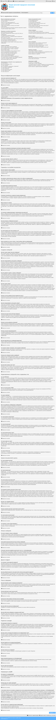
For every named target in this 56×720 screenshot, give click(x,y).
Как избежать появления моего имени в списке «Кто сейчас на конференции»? (12, 34)
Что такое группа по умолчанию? (34, 26)
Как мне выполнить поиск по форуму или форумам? (38, 42)
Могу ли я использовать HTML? (6, 64)
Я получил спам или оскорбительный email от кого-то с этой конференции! (41, 33)
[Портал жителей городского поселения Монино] (4, 7)
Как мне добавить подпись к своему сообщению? (9, 48)
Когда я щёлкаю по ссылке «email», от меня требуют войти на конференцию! (11, 42)
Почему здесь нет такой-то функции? (35, 63)
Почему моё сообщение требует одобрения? (9, 58)
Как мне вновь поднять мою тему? (7, 59)
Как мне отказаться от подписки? (34, 53)
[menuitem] (6, 1)
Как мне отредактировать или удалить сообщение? (10, 47)
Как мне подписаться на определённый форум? (37, 52)
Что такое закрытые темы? (5, 70)
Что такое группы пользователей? (34, 22)
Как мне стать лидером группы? (34, 24)
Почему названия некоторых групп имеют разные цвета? (38, 25)
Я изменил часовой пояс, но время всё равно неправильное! (11, 36)
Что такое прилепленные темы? (6, 69)
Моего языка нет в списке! (5, 37)
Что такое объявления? (5, 68)
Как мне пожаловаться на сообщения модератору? (10, 56)
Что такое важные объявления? (6, 67)
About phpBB (6, 677)
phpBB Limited (37, 675)
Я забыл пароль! (4, 26)
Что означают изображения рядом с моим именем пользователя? (12, 38)
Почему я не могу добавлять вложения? (8, 54)
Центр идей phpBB (13, 685)
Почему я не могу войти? (5, 24)
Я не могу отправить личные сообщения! (36, 31)
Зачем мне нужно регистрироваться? (7, 20)
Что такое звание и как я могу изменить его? (9, 40)
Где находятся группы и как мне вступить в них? (37, 23)
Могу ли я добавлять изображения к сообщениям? (10, 66)
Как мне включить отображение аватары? (8, 39)
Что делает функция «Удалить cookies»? (8, 28)
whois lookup (20, 692)
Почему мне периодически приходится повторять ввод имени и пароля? (13, 27)
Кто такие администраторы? (33, 20)
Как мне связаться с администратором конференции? (38, 66)
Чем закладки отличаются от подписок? (35, 50)
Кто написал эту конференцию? (34, 62)
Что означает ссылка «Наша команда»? (35, 27)
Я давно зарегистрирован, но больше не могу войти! (10, 25)
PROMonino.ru (5, 718)
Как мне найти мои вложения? (34, 58)
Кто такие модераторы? (33, 21)
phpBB (52, 206)
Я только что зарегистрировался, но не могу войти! (10, 23)
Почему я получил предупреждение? (7, 55)
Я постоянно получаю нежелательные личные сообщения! (39, 32)
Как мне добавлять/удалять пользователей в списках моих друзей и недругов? (40, 39)
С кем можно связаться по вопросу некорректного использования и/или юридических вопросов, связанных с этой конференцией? (41, 65)
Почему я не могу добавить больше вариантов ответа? (10, 50)
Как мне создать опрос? (5, 49)
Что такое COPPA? (4, 21)
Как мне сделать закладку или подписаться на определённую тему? (40, 51)
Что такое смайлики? (4, 65)
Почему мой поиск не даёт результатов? (36, 43)
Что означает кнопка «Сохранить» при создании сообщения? (11, 57)
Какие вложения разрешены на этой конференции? (37, 57)
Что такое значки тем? (5, 71)
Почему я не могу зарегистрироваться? (8, 22)
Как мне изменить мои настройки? (7, 32)
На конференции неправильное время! (8, 35)
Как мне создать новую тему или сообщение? (9, 46)
